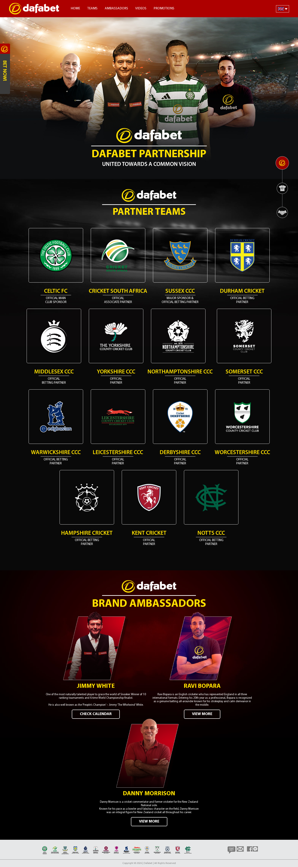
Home (75, 8)
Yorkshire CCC (116, 372)
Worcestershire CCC (242, 453)
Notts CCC (211, 533)
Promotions (164, 8)
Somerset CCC (244, 372)
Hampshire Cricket (87, 533)
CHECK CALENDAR (96, 714)
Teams (92, 8)
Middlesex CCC (54, 372)
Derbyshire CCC (180, 453)
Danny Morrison (149, 794)
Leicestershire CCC (118, 453)
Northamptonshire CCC (180, 372)
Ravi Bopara (202, 686)
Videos (140, 8)
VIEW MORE (202, 714)
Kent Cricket (149, 533)
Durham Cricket (242, 291)
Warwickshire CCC (56, 453)
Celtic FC (55, 291)
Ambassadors (116, 8)
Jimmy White (96, 686)
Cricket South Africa (118, 291)
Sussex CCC (180, 291)
